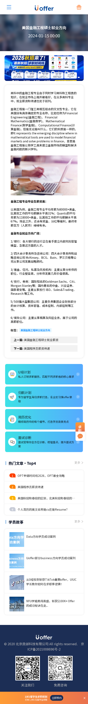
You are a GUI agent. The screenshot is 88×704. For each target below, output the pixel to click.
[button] (68, 77)
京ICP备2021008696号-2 (55, 646)
